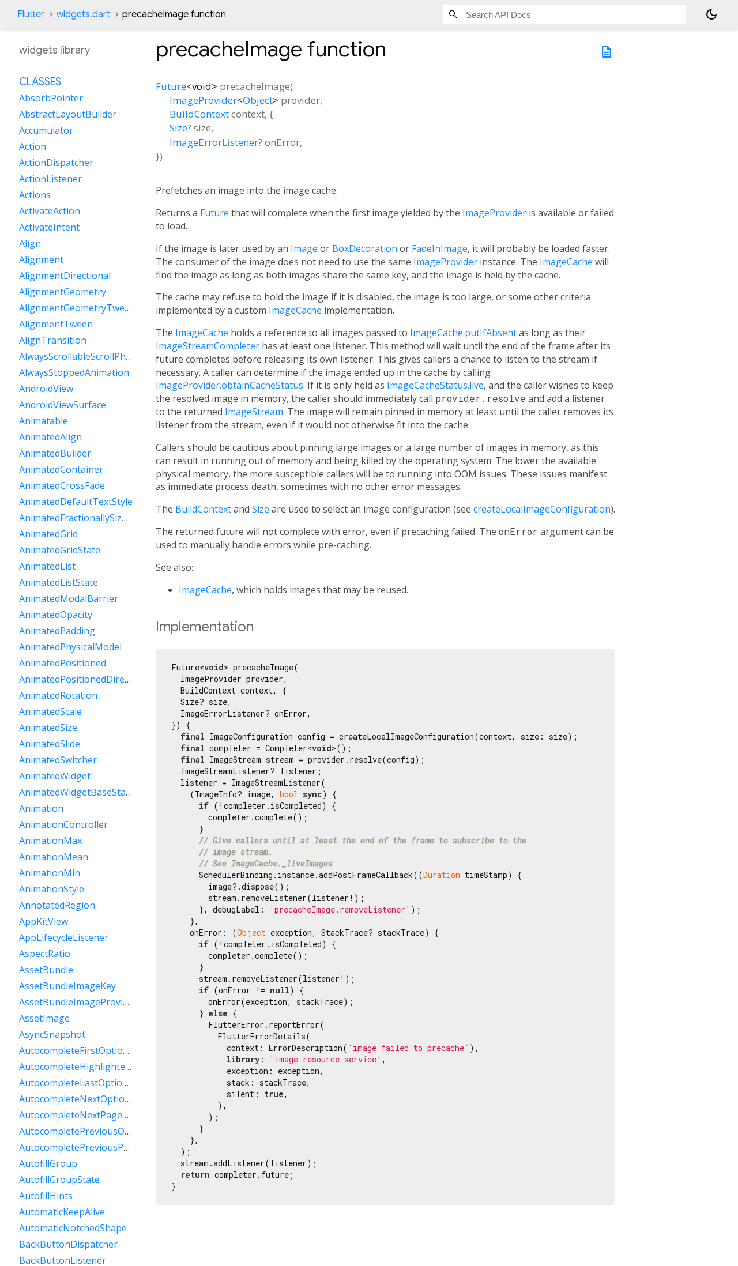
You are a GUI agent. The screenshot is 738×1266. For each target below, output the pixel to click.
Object (258, 100)
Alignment (41, 260)
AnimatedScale (50, 712)
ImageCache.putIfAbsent (463, 332)
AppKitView (43, 921)
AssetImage (44, 1018)
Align (30, 244)
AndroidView (46, 389)
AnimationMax (50, 841)
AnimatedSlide (49, 744)
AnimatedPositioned (62, 663)
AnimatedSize (48, 728)
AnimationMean (53, 857)
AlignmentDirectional (65, 276)
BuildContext (199, 113)
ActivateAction (49, 211)
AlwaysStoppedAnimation (74, 373)
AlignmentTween (56, 324)
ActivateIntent (49, 227)
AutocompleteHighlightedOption (89, 1067)
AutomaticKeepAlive (62, 1212)
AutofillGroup (48, 1164)
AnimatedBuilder (55, 453)
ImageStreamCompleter (207, 346)
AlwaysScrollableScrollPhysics (82, 357)
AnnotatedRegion (57, 905)
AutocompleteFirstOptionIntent (87, 1051)
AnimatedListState (58, 583)
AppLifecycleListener (63, 938)
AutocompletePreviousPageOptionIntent (107, 1147)
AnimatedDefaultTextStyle (76, 502)
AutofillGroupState (59, 1180)
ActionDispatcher (56, 163)
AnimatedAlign (50, 437)
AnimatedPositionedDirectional (86, 679)
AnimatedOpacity (55, 615)
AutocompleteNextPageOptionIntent (99, 1115)
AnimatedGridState (59, 550)
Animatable (43, 421)
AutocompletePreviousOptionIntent (96, 1131)
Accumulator (46, 131)
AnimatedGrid (48, 534)
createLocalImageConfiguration (542, 509)
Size (178, 127)
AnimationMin (49, 873)
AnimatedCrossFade (62, 486)
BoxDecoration (364, 248)
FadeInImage (440, 248)
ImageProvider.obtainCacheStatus (229, 385)
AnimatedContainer (61, 470)
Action (32, 147)
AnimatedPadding (57, 631)
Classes (40, 82)
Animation (41, 808)
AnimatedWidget (55, 776)
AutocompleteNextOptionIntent (88, 1099)
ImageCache (566, 261)
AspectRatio (44, 954)
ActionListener (50, 179)
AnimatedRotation (58, 695)
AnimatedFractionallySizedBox (84, 518)
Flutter (30, 14)
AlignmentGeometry (62, 292)
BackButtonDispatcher (68, 1244)
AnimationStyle (51, 889)
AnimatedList (47, 566)
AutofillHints (46, 1196)
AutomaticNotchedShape (73, 1228)
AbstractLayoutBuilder (67, 114)
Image (304, 248)
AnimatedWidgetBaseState (76, 792)
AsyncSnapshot (52, 1034)
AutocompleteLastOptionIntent (87, 1083)
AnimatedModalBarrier (68, 599)
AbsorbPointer (51, 98)
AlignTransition (52, 340)
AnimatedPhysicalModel (70, 647)
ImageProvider (203, 100)
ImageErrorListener (214, 142)
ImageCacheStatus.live (435, 385)
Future (171, 86)
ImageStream (254, 411)
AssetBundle (46, 970)
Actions (35, 195)
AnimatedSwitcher (58, 760)
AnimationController (63, 825)
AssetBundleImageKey (67, 986)
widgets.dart (83, 14)
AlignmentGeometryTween (77, 308)
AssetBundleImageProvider (78, 1002)
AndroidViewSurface (62, 405)
